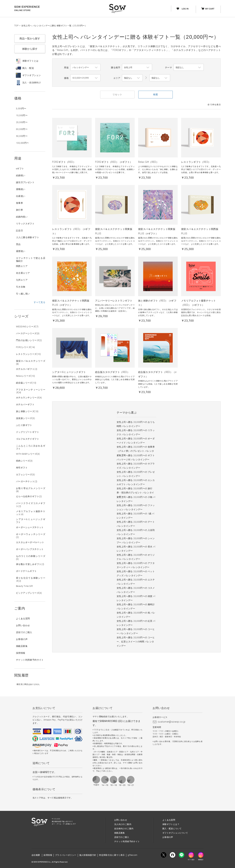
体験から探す (30, 48)
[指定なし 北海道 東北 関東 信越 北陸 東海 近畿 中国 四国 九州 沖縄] (132, 78)
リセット (117, 94)
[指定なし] (160, 78)
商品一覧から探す (29, 38)
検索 (155, 94)
